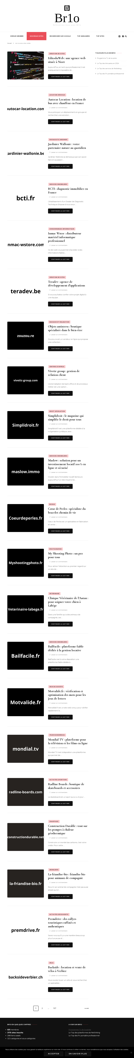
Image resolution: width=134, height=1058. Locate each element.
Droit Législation (57, 411)
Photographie (56, 549)
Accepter (53, 1054)
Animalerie (54, 869)
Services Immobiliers (58, 184)
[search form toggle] (126, 36)
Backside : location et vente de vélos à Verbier (67, 969)
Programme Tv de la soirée (107, 58)
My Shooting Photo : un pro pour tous (65, 555)
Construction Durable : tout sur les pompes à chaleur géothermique (67, 829)
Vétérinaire (54, 593)
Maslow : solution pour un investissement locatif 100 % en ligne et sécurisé (67, 464)
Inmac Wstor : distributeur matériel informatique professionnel (64, 237)
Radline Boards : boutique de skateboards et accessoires (66, 786)
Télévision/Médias (57, 735)
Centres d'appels (57, 366)
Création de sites (57, 53)
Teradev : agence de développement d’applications (66, 283)
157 (55, 1008)
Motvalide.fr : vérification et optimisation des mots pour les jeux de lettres (67, 695)
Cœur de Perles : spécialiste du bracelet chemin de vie (67, 510)
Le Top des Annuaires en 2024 (108, 63)
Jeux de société (56, 686)
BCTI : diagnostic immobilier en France (68, 190)
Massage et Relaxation (59, 322)
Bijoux (52, 504)
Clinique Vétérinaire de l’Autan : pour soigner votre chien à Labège (68, 601)
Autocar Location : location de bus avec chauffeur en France (67, 101)
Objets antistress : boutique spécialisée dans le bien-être (65, 328)
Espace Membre (16, 36)
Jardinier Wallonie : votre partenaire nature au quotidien (67, 146)
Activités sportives (58, 779)
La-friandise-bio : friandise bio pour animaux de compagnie (66, 876)
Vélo (51, 963)
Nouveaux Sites (36, 36)
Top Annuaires (83, 36)
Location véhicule (57, 95)
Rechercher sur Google (60, 36)
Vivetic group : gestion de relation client (64, 373)
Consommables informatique (62, 229)
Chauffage (54, 821)
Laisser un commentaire (59, 107)
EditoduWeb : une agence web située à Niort (66, 60)
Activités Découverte (59, 914)
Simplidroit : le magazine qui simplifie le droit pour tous (66, 417)
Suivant (85, 1008)
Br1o (67, 18)
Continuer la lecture (60, 76)
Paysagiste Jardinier (58, 139)
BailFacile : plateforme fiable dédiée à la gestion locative (66, 648)
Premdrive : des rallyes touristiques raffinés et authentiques (62, 922)
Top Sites (100, 36)
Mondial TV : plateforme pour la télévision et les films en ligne (68, 741)
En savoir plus (78, 1054)
